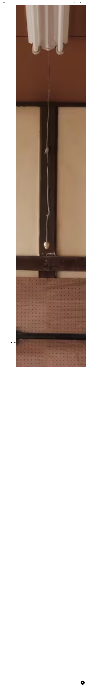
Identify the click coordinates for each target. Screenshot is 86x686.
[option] (47, 343)
